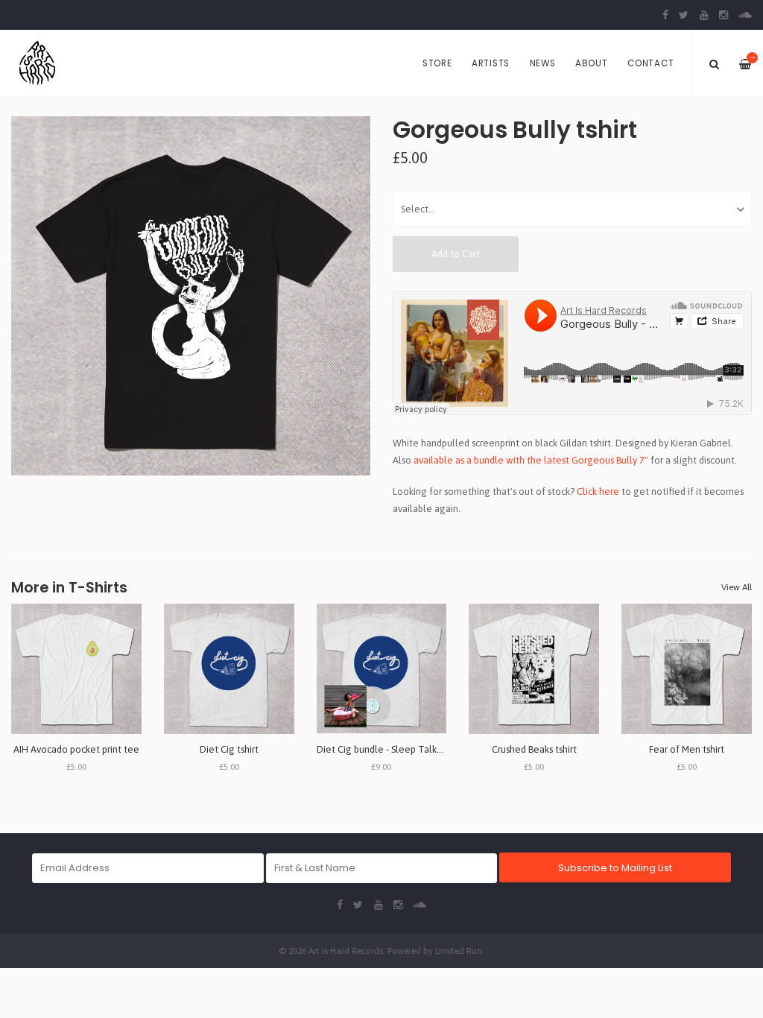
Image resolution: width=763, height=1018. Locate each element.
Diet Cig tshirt (229, 749)
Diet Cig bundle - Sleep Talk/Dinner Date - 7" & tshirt (429, 749)
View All (736, 587)
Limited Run (458, 950)
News (543, 63)
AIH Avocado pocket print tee (76, 749)
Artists (491, 63)
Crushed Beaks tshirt (534, 749)
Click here (598, 491)
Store (437, 63)
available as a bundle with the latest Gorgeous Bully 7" (531, 460)
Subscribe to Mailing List (615, 868)
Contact (650, 63)
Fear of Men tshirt (686, 749)
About (591, 63)
